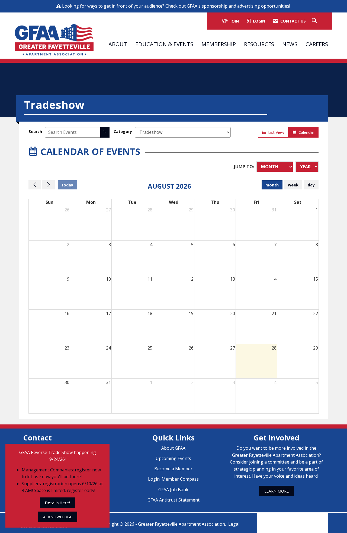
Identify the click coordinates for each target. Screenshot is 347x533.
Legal (233, 524)
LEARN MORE (276, 491)
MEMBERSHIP (218, 44)
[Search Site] (315, 21)
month (272, 185)
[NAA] (292, 518)
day (311, 185)
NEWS (289, 44)
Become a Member (173, 469)
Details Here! (57, 502)
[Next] (48, 184)
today (67, 185)
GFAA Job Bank (173, 490)
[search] (105, 132)
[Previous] (34, 184)
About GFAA (173, 448)
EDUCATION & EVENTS (164, 44)
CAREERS (317, 44)
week (293, 185)
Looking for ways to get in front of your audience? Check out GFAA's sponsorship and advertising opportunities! (176, 6)
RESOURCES (259, 44)
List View (275, 132)
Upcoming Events (173, 458)
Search (35, 131)
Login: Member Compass (173, 479)
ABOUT (117, 44)
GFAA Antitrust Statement (173, 500)
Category (123, 131)
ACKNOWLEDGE (57, 516)
